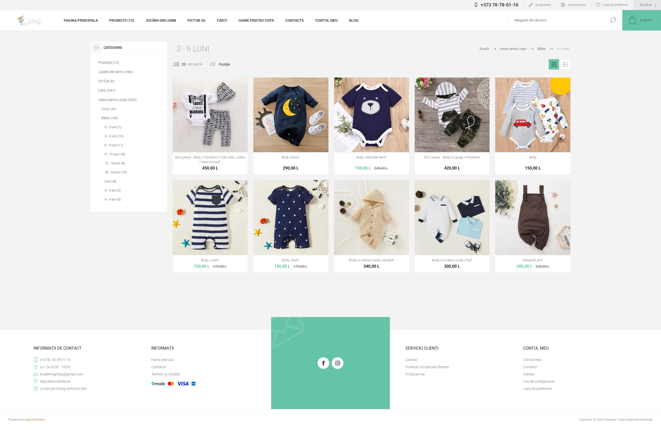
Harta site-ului (162, 360)
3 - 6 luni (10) (114, 136)
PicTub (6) (196, 20)
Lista (565, 64)
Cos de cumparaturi (539, 381)
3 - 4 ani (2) (113, 190)
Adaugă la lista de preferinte (235, 139)
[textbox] (556, 20)
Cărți (222, 20)
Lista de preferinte (537, 389)
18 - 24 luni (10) (116, 172)
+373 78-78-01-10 (499, 4)
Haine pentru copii (256, 20)
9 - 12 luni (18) (115, 154)
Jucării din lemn (160, 20)
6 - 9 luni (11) (114, 145)
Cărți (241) (106, 90)
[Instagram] (337, 363)
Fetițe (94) (108, 109)
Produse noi (414, 374)
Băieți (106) (109, 118)
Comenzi (530, 367)
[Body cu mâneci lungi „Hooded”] (371, 226)
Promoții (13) (121, 20)
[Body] (532, 126)
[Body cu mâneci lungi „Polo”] (452, 226)
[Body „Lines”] (210, 226)
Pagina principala (81, 20)
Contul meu (326, 20)
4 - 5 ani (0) (113, 199)
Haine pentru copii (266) (117, 100)
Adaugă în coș (210, 139)
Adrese (528, 374)
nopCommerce (35, 419)
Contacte (294, 20)
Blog (354, 20)
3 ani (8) (110, 181)
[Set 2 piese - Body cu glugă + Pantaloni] (452, 126)
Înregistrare (543, 5)
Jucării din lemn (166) (115, 72)
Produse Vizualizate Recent (427, 367)
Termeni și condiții (165, 374)
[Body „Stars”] (290, 226)
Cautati (612, 20)
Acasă (484, 49)
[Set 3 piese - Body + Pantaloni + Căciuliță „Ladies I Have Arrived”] (210, 126)
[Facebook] (323, 363)
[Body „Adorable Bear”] (371, 126)
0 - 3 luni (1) (113, 127)
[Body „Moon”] (290, 126)
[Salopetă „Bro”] (532, 226)
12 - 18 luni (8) (115, 163)
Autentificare (577, 5)
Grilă (554, 64)
